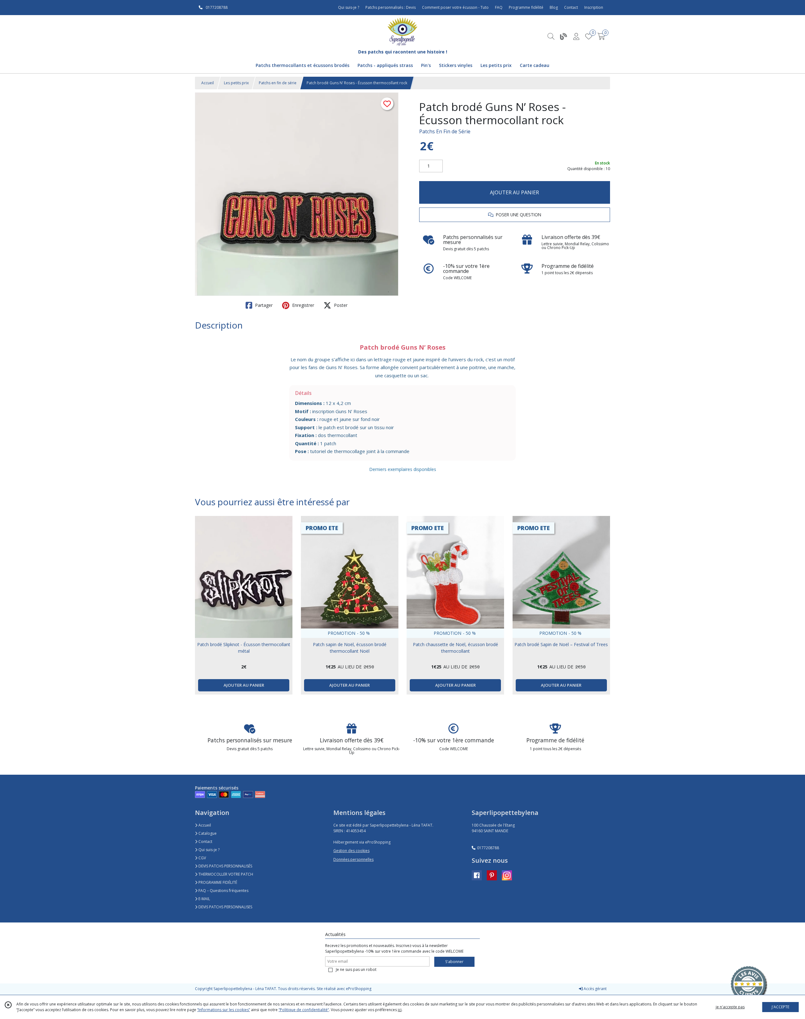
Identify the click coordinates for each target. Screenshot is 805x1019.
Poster (340, 305)
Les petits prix (236, 83)
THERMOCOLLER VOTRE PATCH (225, 874)
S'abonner (454, 961)
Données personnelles (353, 859)
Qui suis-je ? (208, 849)
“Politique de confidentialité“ (304, 1009)
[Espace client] (576, 36)
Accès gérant (595, 988)
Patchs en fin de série (278, 83)
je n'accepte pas (730, 1007)
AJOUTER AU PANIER (514, 192)
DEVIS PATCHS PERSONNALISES (224, 907)
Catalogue (207, 833)
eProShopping (358, 988)
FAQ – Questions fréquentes (222, 890)
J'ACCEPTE (780, 1007)
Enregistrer (302, 305)
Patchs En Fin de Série (444, 131)
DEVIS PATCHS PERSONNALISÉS (224, 866)
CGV (201, 858)
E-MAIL (203, 898)
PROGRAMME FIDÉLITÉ (217, 882)
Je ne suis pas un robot (356, 969)
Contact (571, 7)
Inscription (593, 7)
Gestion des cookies (351, 850)
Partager (263, 305)
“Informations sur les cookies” (223, 1009)
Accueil (207, 83)
